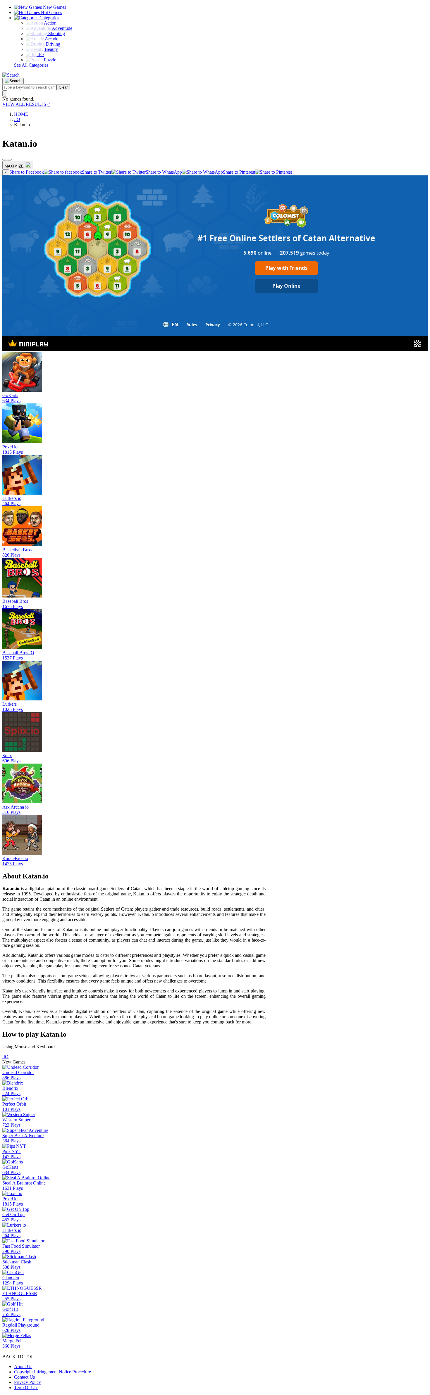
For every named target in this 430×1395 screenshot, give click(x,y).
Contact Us (24, 1377)
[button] (11, 74)
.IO (17, 119)
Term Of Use (26, 1387)
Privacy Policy (27, 1382)
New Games (54, 7)
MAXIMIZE (14, 166)
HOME (21, 114)
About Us (23, 1366)
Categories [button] (48, 17)
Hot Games (51, 12)
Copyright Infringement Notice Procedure (52, 1371)
